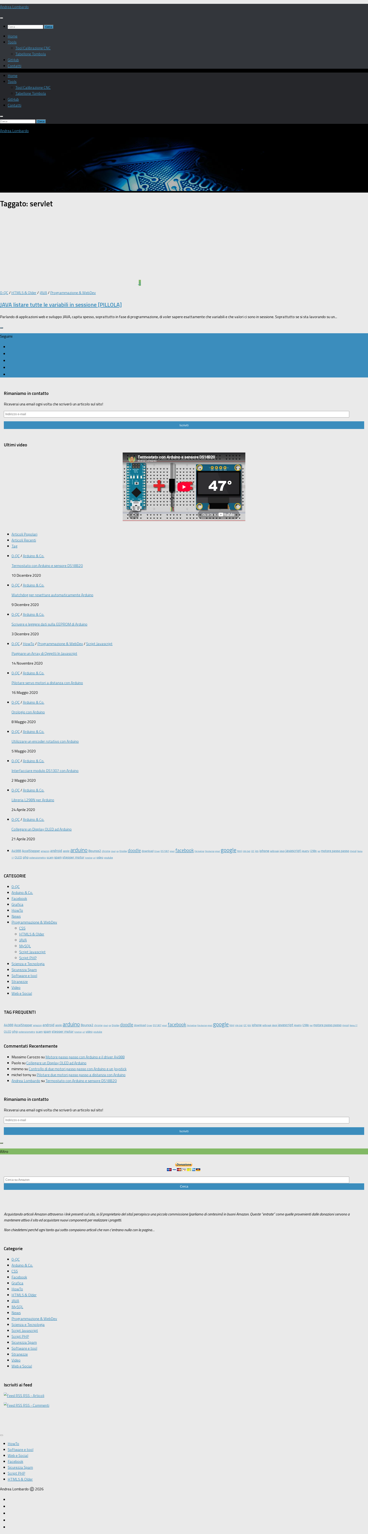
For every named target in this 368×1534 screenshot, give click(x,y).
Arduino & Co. (33, 556)
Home (12, 36)
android (56, 851)
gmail (217, 851)
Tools (12, 42)
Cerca (184, 1186)
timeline (88, 857)
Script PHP (28, 958)
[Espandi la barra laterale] (1, 327)
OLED (18, 857)
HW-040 (246, 851)
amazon (45, 851)
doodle (134, 850)
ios (257, 851)
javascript (293, 851)
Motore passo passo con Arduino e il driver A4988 (85, 1057)
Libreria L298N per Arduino (33, 800)
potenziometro (37, 857)
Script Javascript (99, 644)
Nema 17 (353, 1025)
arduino (79, 850)
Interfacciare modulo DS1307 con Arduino (45, 771)
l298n (313, 851)
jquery (305, 851)
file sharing (209, 851)
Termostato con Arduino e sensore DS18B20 (47, 566)
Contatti (14, 66)
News (16, 916)
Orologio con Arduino (28, 712)
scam (50, 857)
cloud (113, 851)
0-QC (4, 293)
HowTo (28, 644)
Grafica (17, 904)
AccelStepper (31, 850)
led (319, 851)
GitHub (13, 60)
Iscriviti (184, 425)
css (117, 851)
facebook (184, 850)
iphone (264, 850)
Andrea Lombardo (14, 7)
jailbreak (274, 851)
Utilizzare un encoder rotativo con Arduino (45, 741)
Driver (157, 851)
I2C (252, 851)
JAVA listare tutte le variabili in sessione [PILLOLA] (61, 304)
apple (66, 851)
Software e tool (24, 976)
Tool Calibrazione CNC (33, 48)
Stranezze (20, 981)
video (99, 857)
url (94, 857)
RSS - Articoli (33, 1395)
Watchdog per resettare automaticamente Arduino (52, 595)
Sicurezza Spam (24, 970)
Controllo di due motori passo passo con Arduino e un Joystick (78, 1069)
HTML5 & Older (23, 293)
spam (58, 857)
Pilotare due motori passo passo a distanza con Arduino (81, 1075)
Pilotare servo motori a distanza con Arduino (47, 683)
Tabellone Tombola (30, 54)
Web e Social (22, 993)
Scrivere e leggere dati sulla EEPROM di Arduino (49, 624)
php (26, 857)
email (172, 851)
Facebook (19, 898)
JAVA (43, 293)
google (228, 850)
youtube (108, 857)
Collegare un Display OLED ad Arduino (42, 829)
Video (16, 987)
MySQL (25, 946)
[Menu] (1, 18)
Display (123, 851)
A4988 (16, 850)
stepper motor (73, 857)
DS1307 (165, 851)
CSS (22, 928)
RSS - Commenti (35, 1405)
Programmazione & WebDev (73, 293)
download (148, 851)
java (282, 851)
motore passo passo (335, 850)
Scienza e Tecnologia (28, 964)
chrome (106, 851)
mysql (353, 851)
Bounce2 (94, 850)
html (239, 851)
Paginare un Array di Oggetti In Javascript (44, 653)
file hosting (199, 851)
